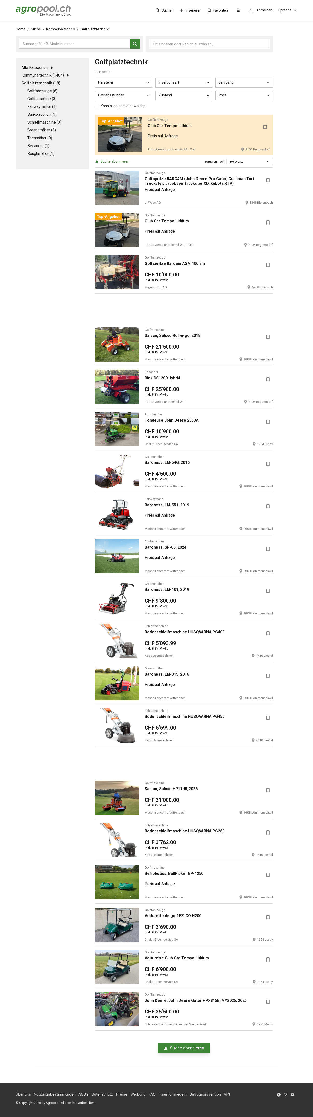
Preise (121, 1094)
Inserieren (193, 10)
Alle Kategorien (35, 67)
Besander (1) (38, 145)
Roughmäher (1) (40, 153)
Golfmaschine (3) (41, 98)
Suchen (168, 10)
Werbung (137, 1094)
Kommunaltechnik (60, 29)
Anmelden (264, 10)
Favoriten (220, 10)
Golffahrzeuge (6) (42, 91)
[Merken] (265, 127)
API (227, 1094)
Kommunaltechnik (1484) (43, 75)
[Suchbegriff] (135, 44)
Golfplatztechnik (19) (41, 83)
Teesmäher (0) (39, 138)
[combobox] (230, 161)
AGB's (83, 1094)
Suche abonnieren (115, 161)
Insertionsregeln (172, 1094)
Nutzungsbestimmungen (55, 1094)
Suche (36, 29)
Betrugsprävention (205, 1094)
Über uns (23, 1094)
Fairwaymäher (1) (42, 106)
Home (20, 29)
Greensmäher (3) (41, 130)
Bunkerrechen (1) (41, 114)
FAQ (152, 1094)
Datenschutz (102, 1094)
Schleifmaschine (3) (44, 122)
